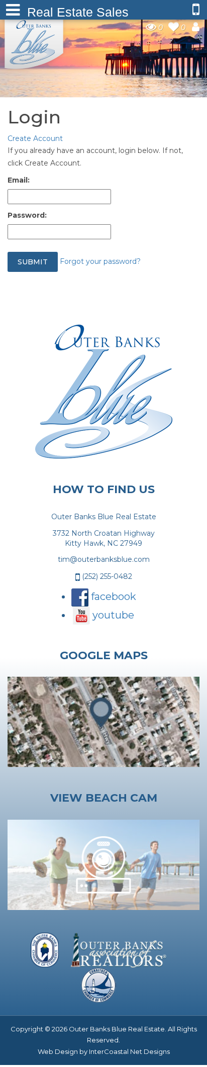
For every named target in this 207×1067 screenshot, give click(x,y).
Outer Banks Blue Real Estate (34, 42)
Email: (19, 180)
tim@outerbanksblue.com (104, 559)
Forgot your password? (100, 261)
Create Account (35, 138)
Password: (27, 215)
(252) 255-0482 (106, 576)
